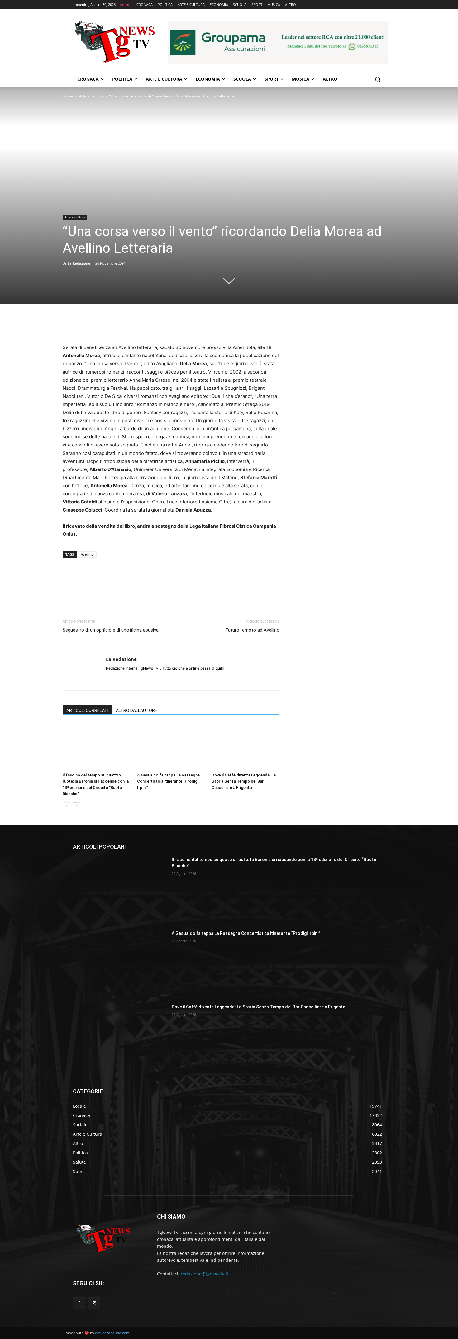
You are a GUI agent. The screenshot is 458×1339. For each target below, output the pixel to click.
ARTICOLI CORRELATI (87, 710)
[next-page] (76, 806)
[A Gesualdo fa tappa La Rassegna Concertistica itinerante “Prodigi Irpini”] (171, 746)
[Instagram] (94, 1303)
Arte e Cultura (91, 96)
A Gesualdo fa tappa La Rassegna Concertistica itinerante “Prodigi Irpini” (168, 781)
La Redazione (79, 263)
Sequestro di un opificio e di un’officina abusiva (111, 630)
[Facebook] (69, 325)
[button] (377, 79)
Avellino (87, 554)
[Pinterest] (97, 325)
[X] (83, 325)
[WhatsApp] (112, 325)
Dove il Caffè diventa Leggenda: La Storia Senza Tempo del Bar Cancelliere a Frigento (244, 781)
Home (68, 96)
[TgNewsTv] (114, 43)
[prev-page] (66, 806)
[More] (126, 325)
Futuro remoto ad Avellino (252, 630)
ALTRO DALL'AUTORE (136, 710)
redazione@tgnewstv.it (204, 1274)
